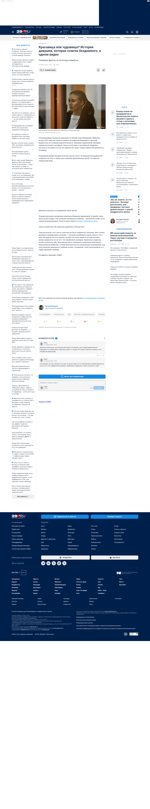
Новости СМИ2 (45, 402)
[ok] (54, 563)
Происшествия (96, 536)
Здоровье (44, 549)
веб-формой (45, 629)
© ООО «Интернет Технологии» (44, 634)
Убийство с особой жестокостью (84, 314)
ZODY (85, 27)
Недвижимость (17, 27)
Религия (94, 546)
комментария (49, 70)
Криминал (71, 529)
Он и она (94, 526)
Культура (71, 532)
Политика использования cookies (86, 620)
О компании (16, 532)
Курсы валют (77, 27)
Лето (69, 536)
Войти (46, 388)
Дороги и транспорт (48, 539)
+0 (97, 355)
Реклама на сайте (18, 526)
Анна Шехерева (45, 314)
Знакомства (29, 27)
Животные (45, 546)
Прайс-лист (16, 529)
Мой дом (71, 539)
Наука (70, 542)
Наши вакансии (17, 539)
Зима (70, 526)
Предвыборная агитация (21, 546)
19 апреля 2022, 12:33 (45, 65)
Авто (43, 526)
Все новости (23, 45)
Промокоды (98, 27)
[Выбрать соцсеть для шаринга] (104, 70)
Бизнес (43, 529)
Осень (93, 529)
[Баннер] (40, 37)
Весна (43, 532)
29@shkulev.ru (34, 627)
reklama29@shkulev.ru (110, 611)
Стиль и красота (120, 529)
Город (43, 536)
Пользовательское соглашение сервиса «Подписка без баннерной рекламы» (98, 625)
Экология (117, 536)
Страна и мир (119, 532)
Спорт (116, 526)
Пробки (75, 32)
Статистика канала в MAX (21, 549)
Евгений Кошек (51, 306)
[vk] (48, 563)
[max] (59, 563)
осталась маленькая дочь (86, 221)
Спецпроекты (119, 542)
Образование (72, 549)
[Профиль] (137, 32)
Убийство (101, 314)
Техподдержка (17, 542)
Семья (93, 549)
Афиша (59, 27)
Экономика (118, 539)
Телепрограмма (49, 27)
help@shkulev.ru (25, 629)
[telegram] (43, 563)
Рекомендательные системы (84, 623)
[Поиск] (127, 32)
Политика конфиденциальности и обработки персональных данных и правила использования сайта (105, 628)
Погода (38, 27)
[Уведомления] (132, 32)
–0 (103, 355)
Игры (91, 27)
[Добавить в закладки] (98, 70)
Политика (94, 532)
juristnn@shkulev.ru (58, 628)
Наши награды (17, 536)
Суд (69, 314)
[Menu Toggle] (13, 32)
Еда (42, 542)
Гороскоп (67, 27)
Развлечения (96, 542)
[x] (64, 563)
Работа (93, 539)
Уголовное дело (59, 314)
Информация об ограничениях (85, 617)
